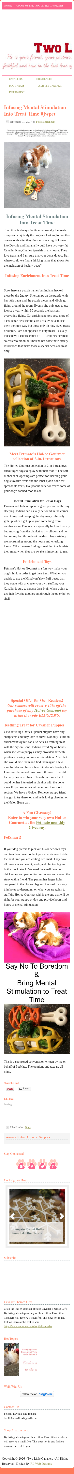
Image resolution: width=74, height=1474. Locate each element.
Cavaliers (12, 79)
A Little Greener (46, 86)
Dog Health (40, 79)
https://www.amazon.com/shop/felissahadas (28, 1326)
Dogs (28, 1127)
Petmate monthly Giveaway (47, 825)
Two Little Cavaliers (37, 26)
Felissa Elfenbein (45, 121)
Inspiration (13, 92)
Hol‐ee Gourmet (47, 710)
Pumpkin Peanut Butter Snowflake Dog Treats (28, 1231)
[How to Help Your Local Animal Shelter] (20, 1359)
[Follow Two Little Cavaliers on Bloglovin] (37, 1396)
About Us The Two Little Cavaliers (38, 6)
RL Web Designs (41, 1463)
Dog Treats (13, 86)
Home (8, 5)
